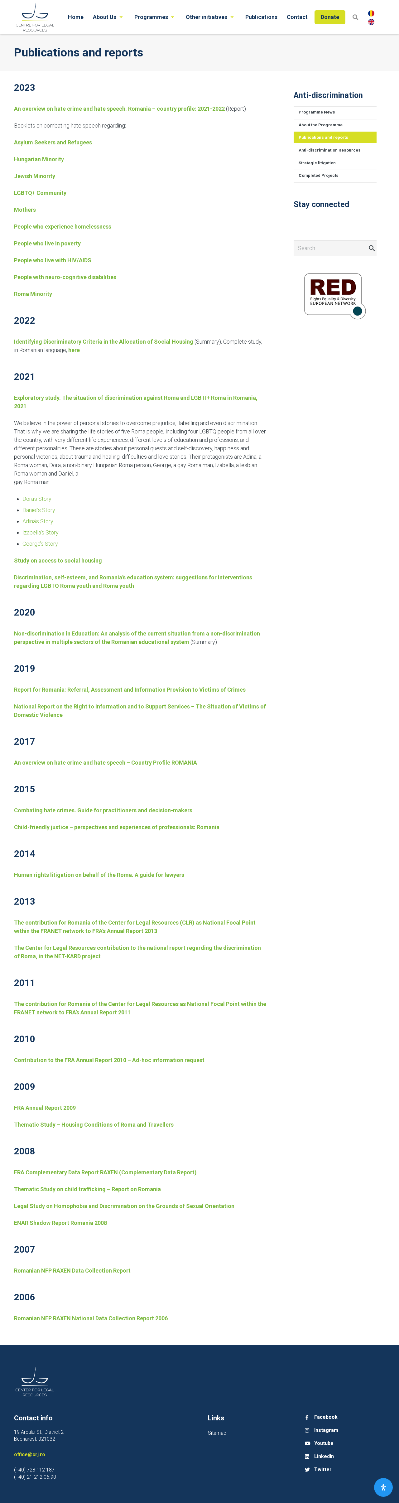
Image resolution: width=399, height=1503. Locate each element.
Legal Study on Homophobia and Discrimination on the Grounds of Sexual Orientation (124, 1206)
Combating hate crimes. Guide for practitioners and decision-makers (103, 810)
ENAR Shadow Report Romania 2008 (60, 1223)
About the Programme (321, 124)
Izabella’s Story (40, 532)
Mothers (25, 209)
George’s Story (40, 543)
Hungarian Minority (39, 159)
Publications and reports (323, 137)
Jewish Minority (34, 176)
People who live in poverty (47, 243)
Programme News (317, 111)
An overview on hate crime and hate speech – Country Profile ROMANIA (105, 762)
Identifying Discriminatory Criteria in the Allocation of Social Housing (103, 341)
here (74, 350)
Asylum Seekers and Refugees (53, 142)
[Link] (35, 17)
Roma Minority (33, 294)
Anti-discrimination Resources (330, 149)
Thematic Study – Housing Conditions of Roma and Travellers (94, 1124)
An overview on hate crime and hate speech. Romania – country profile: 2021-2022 (119, 108)
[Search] (355, 17)
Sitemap (217, 1433)
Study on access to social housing (58, 560)
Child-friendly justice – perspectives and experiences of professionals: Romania (116, 827)
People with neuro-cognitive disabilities (65, 277)
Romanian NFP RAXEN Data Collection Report (72, 1270)
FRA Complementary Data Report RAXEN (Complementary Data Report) (105, 1172)
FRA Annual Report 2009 (45, 1107)
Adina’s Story (37, 521)
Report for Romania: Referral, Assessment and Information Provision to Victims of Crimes (130, 689)
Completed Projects (319, 175)
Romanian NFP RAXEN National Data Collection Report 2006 (91, 1318)
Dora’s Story (36, 498)
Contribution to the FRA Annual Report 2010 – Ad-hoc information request (109, 1060)
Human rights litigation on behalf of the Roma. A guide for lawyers (99, 875)
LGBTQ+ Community (40, 193)
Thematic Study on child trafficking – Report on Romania (87, 1189)
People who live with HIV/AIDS (52, 260)
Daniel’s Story (38, 510)
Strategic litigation (317, 162)
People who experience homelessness (62, 226)
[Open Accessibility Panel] (383, 1487)
